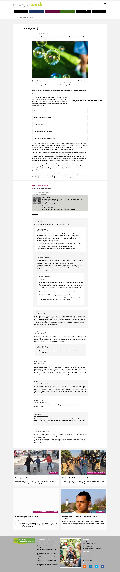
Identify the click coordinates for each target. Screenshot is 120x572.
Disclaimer (85, 558)
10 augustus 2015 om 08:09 (41, 431)
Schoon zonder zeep (42, 352)
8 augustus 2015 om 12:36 (41, 402)
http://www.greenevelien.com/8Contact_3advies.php (59, 299)
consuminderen (43, 194)
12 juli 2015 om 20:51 (42, 231)
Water (39, 192)
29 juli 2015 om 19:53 (40, 333)
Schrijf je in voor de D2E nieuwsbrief (41, 188)
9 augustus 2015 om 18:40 (41, 416)
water (36, 194)
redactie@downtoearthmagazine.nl (92, 548)
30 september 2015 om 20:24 (44, 257)
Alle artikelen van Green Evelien (59, 209)
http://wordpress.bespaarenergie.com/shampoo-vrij (62, 295)
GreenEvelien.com (48, 207)
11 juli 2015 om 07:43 (40, 221)
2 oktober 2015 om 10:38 (45, 276)
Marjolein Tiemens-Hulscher (41, 382)
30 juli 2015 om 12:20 (42, 348)
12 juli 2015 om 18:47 (40, 313)
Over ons (85, 554)
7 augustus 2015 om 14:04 (41, 383)
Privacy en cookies (87, 560)
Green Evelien (41, 33)
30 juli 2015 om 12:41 (40, 363)
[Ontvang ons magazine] (24, 543)
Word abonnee (86, 556)
